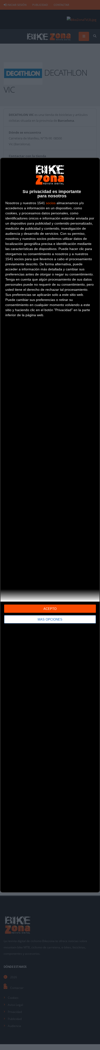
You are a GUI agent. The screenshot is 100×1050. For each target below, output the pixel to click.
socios (51, 203)
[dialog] (50, 525)
